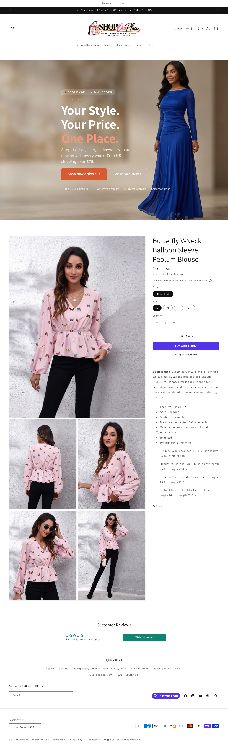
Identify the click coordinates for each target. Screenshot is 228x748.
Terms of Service (139, 668)
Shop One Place (23, 740)
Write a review (144, 637)
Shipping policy (111, 739)
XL (189, 307)
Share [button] (159, 506)
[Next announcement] (218, 10)
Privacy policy (75, 739)
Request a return (162, 668)
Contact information (132, 739)
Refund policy (59, 739)
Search (50, 668)
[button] (13, 28)
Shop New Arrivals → (84, 174)
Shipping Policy (80, 668)
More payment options (186, 354)
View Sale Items (128, 174)
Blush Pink (162, 293)
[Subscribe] (69, 695)
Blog (177, 668)
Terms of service (93, 739)
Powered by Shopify (40, 740)
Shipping (157, 274)
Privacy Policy (119, 668)
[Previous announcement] (10, 10)
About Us (62, 668)
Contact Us (131, 675)
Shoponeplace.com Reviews (106, 675)
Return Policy (100, 668)
